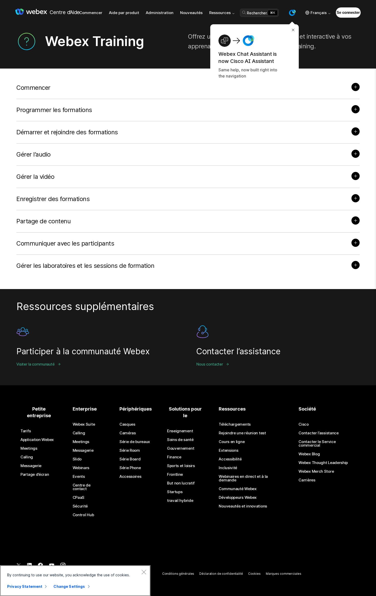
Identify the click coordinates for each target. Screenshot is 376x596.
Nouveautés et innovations (243, 506)
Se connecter (348, 12)
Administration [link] (159, 12)
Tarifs (25, 431)
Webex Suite (84, 424)
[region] (75, 580)
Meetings (28, 448)
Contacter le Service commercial (317, 443)
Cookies (254, 574)
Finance (174, 457)
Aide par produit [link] (124, 12)
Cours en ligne (232, 442)
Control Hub (83, 515)
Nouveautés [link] (191, 12)
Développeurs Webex (238, 497)
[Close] (143, 572)
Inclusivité (228, 468)
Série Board (130, 459)
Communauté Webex (237, 489)
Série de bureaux (134, 442)
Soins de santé (180, 440)
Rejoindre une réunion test (242, 433)
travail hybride (180, 500)
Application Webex (37, 440)
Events (79, 476)
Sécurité (80, 506)
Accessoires (130, 476)
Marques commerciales (283, 574)
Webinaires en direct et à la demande (243, 478)
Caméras (127, 433)
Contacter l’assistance (318, 433)
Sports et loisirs (181, 466)
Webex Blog (309, 454)
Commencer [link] (90, 12)
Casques (127, 424)
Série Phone (130, 468)
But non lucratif (181, 483)
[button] (292, 12)
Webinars (81, 468)
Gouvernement (180, 448)
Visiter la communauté (35, 364)
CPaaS (79, 497)
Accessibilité (230, 459)
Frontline (175, 474)
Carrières (306, 480)
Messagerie (30, 466)
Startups (175, 492)
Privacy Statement (24, 586)
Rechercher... (258, 13)
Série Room (129, 450)
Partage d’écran (34, 474)
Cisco (303, 424)
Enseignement (180, 431)
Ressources (220, 13)
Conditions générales (178, 574)
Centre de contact (82, 487)
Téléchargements (235, 424)
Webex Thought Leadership (323, 463)
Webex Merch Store (316, 471)
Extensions (228, 450)
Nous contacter (209, 364)
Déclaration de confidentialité (221, 574)
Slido (77, 459)
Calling (26, 457)
